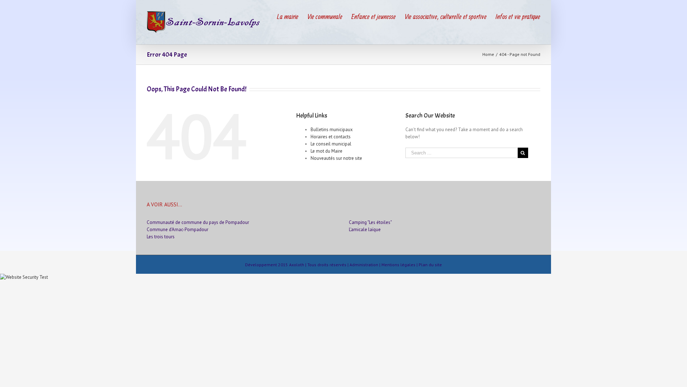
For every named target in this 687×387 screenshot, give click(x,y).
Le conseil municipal (331, 144)
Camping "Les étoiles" (370, 222)
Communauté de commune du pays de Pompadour (198, 222)
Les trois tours (161, 237)
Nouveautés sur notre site (336, 158)
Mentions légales (398, 264)
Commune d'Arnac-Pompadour (177, 229)
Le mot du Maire (326, 151)
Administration (364, 264)
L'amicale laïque (365, 229)
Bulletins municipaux (332, 129)
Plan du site (430, 264)
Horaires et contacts (331, 137)
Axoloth (296, 264)
